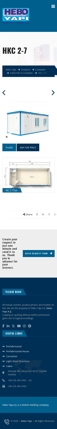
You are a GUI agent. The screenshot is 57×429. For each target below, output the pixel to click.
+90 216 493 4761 (17, 380)
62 (30, 380)
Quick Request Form (36, 253)
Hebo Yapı (26, 420)
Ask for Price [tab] (28, 147)
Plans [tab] (9, 147)
